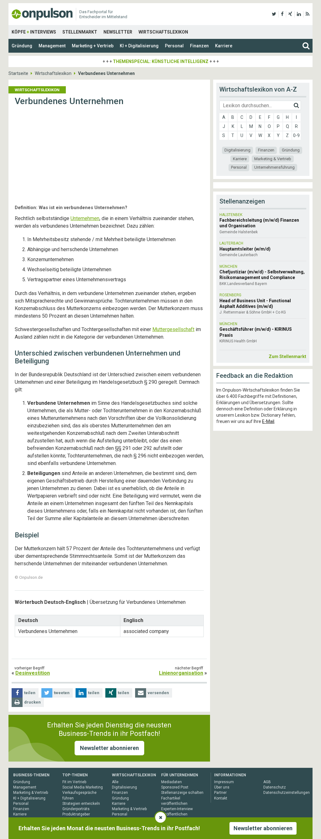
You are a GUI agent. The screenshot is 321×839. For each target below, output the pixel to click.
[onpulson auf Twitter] (274, 14)
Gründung (22, 45)
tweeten (62, 692)
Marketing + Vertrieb (92, 45)
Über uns (221, 787)
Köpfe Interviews (34, 31)
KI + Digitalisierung (139, 45)
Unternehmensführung (274, 167)
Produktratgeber (76, 814)
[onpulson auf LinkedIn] (299, 14)
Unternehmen (85, 218)
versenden (158, 692)
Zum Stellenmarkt (287, 356)
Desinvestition (32, 673)
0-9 (296, 135)
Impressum (224, 782)
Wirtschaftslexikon (163, 31)
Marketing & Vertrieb (272, 158)
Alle (115, 782)
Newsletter (117, 31)
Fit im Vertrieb (74, 782)
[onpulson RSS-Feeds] (307, 14)
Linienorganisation (181, 673)
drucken (32, 702)
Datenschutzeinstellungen (286, 792)
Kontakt (220, 798)
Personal (174, 45)
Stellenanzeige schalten (182, 792)
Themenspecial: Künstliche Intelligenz (160, 61)
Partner (220, 792)
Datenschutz (274, 787)
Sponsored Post (174, 787)
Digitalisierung (237, 150)
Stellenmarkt (79, 31)
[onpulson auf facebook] (282, 14)
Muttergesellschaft (173, 329)
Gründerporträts (76, 809)
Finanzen (199, 45)
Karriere (223, 45)
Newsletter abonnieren (109, 748)
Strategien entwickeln (81, 803)
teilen (29, 692)
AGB (267, 782)
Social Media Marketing (82, 787)
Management (52, 45)
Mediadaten (171, 782)
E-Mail (268, 421)
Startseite (18, 73)
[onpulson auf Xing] (290, 14)
